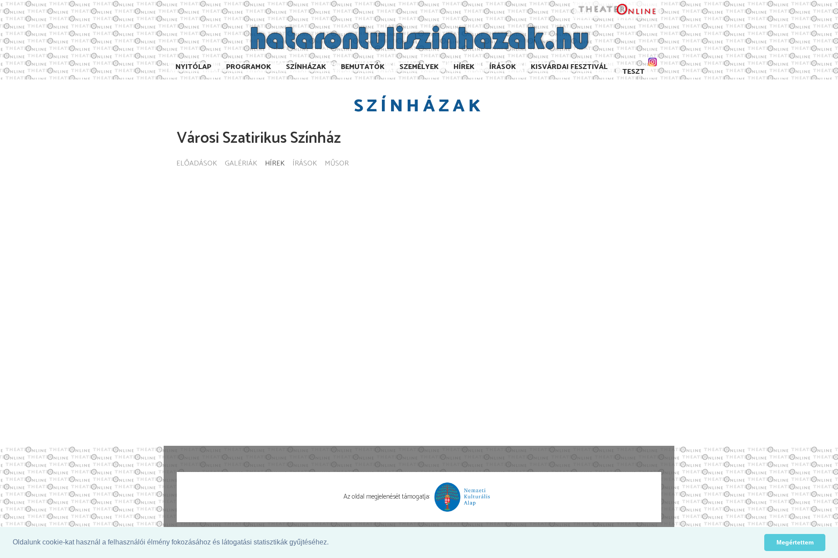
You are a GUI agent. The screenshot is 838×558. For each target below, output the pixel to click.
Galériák (241, 163)
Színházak (306, 67)
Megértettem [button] (795, 542)
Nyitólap (193, 67)
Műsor (337, 163)
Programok (248, 67)
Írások (502, 67)
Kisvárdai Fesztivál (569, 67)
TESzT (633, 71)
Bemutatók (363, 67)
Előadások (196, 163)
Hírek (463, 67)
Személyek (419, 67)
